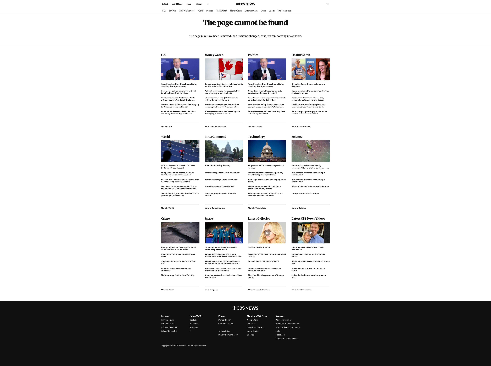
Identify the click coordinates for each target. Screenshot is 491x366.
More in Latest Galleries (258, 290)
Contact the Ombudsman (287, 339)
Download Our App (255, 327)
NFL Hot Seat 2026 (169, 327)
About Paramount (283, 320)
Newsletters (252, 320)
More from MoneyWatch (215, 126)
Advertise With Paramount (287, 324)
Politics (209, 11)
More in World (167, 208)
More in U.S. (166, 126)
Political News (167, 320)
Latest (165, 4)
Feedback (280, 335)
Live (190, 4)
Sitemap (250, 335)
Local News (177, 4)
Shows (199, 4)
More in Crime (167, 290)
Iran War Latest (167, 324)
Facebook (194, 324)
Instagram (194, 327)
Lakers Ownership (169, 331)
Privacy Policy (224, 320)
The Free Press (284, 11)
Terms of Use (224, 331)
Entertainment (251, 11)
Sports (272, 11)
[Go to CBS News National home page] (245, 4)
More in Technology (257, 208)
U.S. (164, 11)
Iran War (172, 11)
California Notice (225, 324)
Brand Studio (253, 331)
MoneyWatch (236, 11)
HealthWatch (221, 11)
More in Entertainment (215, 208)
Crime (263, 11)
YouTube (193, 320)
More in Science (299, 208)
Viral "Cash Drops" (187, 11)
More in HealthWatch (301, 126)
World (200, 11)
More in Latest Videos (301, 290)
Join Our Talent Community (288, 327)
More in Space (211, 290)
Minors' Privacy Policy (228, 335)
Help (278, 331)
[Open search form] (328, 4)
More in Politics (255, 126)
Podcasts (251, 324)
